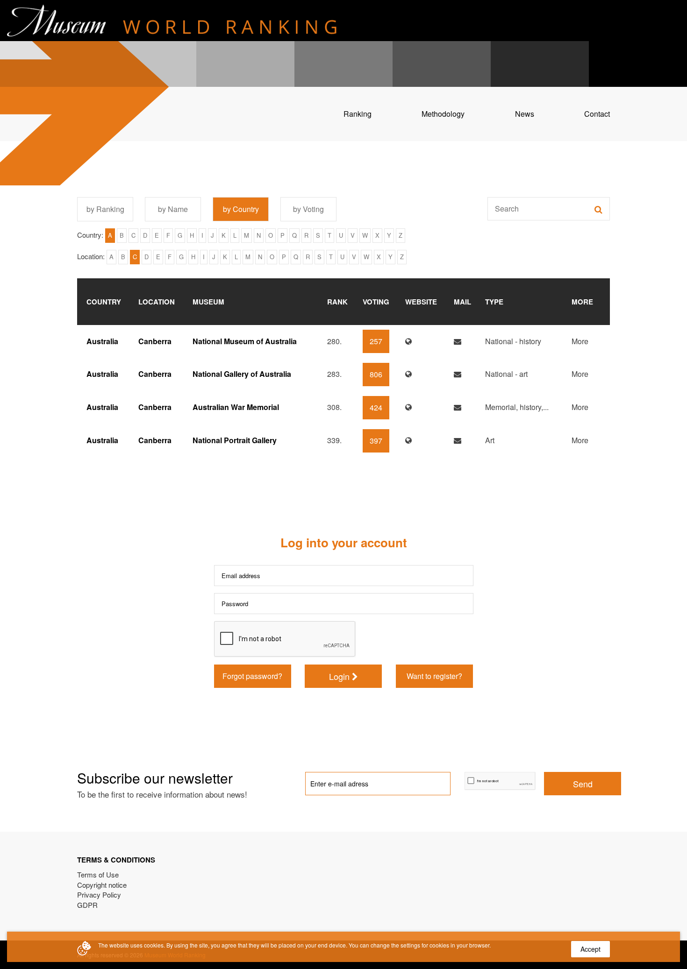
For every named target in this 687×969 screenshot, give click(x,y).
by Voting (308, 209)
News (524, 113)
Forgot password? (252, 676)
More (580, 341)
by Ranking (105, 209)
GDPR (87, 905)
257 (376, 341)
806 (376, 374)
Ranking (358, 113)
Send (583, 784)
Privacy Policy (99, 894)
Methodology (443, 113)
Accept (590, 949)
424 (376, 407)
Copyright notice (102, 885)
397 (376, 440)
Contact (597, 113)
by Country (241, 209)
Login (340, 676)
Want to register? (434, 676)
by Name (173, 209)
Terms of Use (98, 874)
